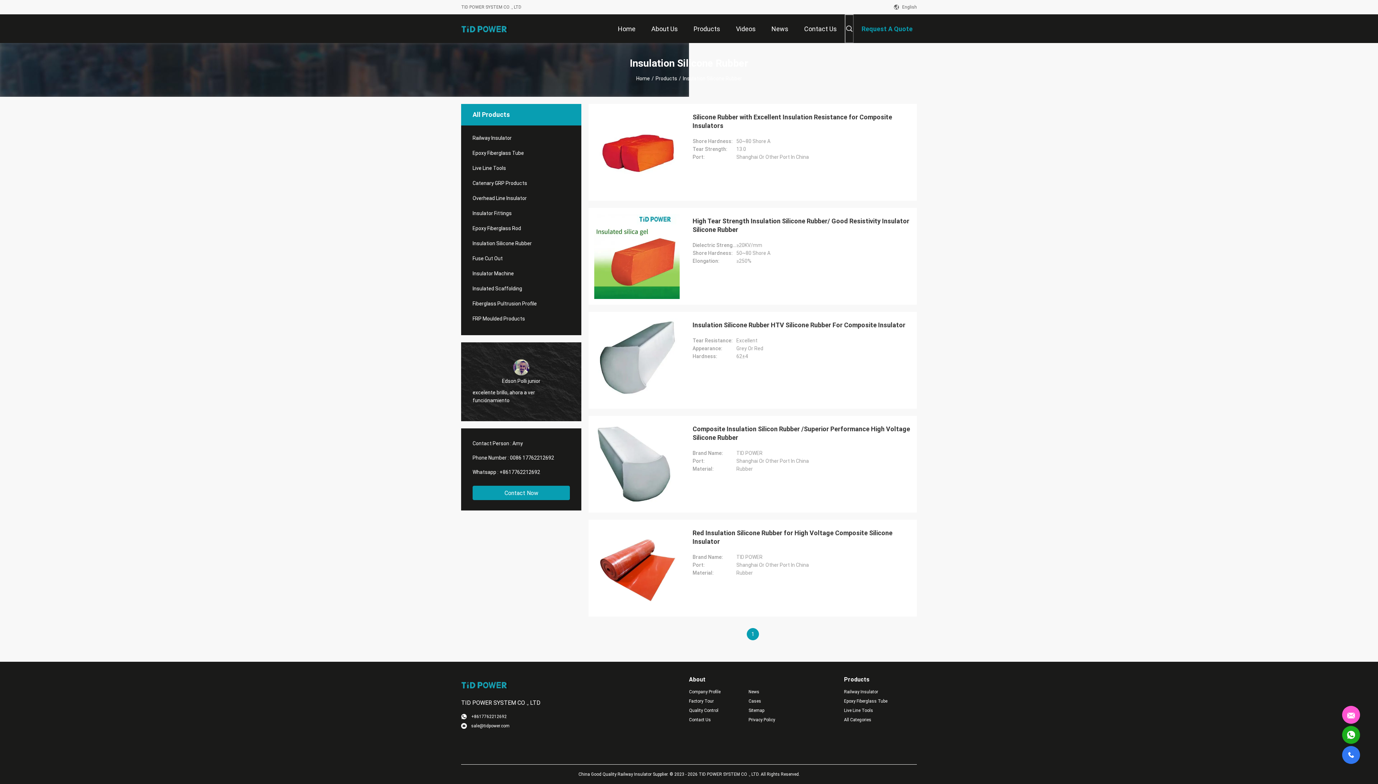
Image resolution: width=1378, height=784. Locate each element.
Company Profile (705, 691)
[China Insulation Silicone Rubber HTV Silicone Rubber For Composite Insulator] (637, 360)
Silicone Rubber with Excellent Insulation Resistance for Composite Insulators (792, 121)
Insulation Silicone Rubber (502, 243)
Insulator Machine (493, 273)
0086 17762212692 (532, 458)
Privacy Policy (762, 719)
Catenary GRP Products (500, 183)
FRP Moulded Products (499, 319)
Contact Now (521, 493)
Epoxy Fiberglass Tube (498, 153)
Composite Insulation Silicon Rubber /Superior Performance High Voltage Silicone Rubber (801, 433)
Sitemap (756, 710)
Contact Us (700, 719)
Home (643, 78)
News (754, 691)
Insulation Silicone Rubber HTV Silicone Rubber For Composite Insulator (799, 325)
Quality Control (703, 710)
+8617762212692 (520, 472)
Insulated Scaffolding (497, 288)
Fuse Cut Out (488, 258)
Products (666, 78)
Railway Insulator (492, 138)
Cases (755, 701)
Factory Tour (701, 701)
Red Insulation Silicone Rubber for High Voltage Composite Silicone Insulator (792, 537)
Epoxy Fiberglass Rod (497, 228)
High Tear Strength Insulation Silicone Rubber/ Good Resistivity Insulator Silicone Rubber (801, 225)
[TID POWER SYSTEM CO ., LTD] (484, 29)
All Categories (857, 719)
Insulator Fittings (492, 213)
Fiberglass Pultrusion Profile (505, 304)
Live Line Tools (489, 168)
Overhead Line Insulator (500, 198)
